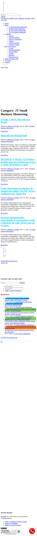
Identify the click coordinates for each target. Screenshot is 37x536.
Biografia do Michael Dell (14, 135)
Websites (11, 55)
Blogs (6, 25)
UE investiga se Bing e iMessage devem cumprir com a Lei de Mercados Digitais (20, 322)
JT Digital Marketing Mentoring (24, 316)
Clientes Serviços (14, 43)
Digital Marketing (14, 50)
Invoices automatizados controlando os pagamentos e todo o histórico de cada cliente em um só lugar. (18, 221)
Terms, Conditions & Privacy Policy (16, 521)
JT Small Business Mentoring (18, 27)
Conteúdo (8, 34)
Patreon (11, 36)
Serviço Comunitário (15, 39)
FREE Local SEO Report (13, 525)
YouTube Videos (14, 37)
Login (7, 290)
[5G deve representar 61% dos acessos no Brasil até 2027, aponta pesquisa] (20, 311)
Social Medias (13, 52)
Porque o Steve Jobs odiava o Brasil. (16, 300)
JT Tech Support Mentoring (17, 30)
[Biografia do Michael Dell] (14, 304)
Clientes (11, 41)
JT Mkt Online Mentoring (17, 29)
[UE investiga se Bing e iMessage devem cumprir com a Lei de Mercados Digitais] (20, 319)
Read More (4, 131)
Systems (11, 53)
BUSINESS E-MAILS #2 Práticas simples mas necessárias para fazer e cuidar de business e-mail (18, 162)
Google (11, 48)
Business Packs (13, 57)
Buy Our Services (10, 46)
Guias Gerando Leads (11, 59)
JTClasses (8, 60)
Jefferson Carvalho (13, 126)
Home (7, 23)
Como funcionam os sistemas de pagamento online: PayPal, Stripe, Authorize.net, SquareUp (18, 191)
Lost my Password (15, 290)
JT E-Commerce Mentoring (17, 32)
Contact (7, 62)
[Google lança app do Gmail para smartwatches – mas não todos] (20, 328)
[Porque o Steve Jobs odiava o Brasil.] (17, 298)
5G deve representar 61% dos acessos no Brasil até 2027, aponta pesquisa (19, 313)
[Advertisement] (18, 88)
